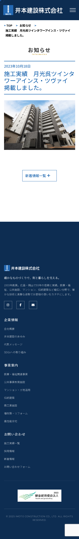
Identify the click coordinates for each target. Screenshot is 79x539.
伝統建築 (9, 398)
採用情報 (9, 451)
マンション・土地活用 (17, 390)
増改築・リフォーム (16, 413)
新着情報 (9, 459)
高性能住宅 (10, 421)
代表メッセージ (13, 344)
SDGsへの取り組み (15, 352)
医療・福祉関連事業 (16, 374)
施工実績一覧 (12, 443)
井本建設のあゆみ (14, 336)
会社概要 (9, 329)
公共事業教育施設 (14, 382)
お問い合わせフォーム (17, 467)
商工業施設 (10, 405)
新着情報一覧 (35, 175)
